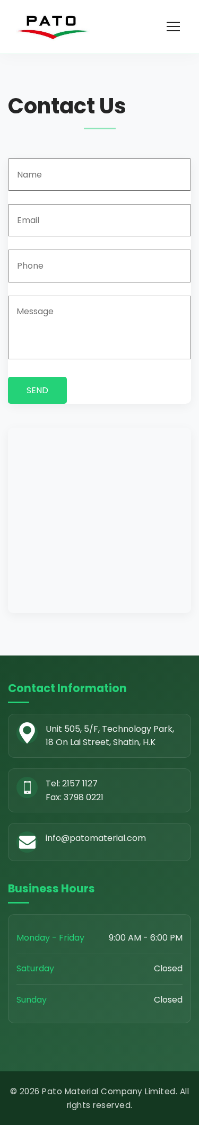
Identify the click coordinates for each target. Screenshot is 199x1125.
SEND (37, 390)
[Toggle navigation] (175, 26)
